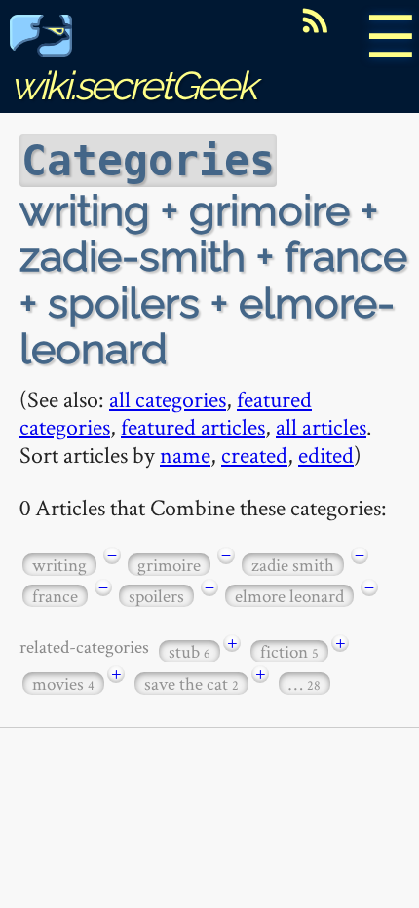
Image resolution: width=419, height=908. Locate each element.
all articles (321, 426)
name (185, 454)
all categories (167, 399)
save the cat (191, 683)
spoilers (156, 596)
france (55, 596)
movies (63, 683)
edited (326, 454)
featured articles (193, 426)
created (254, 454)
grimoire (169, 564)
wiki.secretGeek (132, 85)
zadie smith (292, 564)
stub (189, 651)
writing (59, 564)
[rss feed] (314, 20)
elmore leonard (289, 596)
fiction (289, 651)
